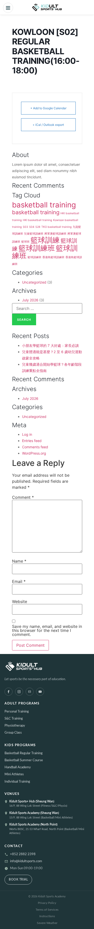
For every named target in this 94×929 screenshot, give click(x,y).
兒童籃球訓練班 (33, 233)
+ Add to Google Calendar (48, 108)
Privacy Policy (47, 902)
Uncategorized (34, 282)
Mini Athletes (14, 774)
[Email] (30, 692)
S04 (31, 227)
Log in (27, 434)
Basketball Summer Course (24, 760)
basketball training (44, 204)
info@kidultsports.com (26, 861)
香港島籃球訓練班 (53, 257)
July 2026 (30, 300)
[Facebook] (9, 692)
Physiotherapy (15, 725)
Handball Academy (18, 767)
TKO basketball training (56, 227)
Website (19, 601)
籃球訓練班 (37, 248)
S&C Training (14, 718)
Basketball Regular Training (24, 753)
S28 (37, 227)
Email (19, 581)
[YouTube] (40, 692)
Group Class (13, 732)
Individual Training (17, 781)
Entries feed (32, 441)
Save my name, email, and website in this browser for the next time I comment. (47, 630)
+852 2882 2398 (23, 854)
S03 (25, 227)
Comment (23, 497)
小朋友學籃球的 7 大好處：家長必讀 (50, 345)
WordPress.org (34, 453)
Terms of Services (47, 909)
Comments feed (35, 447)
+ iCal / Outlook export (48, 125)
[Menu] (8, 8)
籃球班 (25, 241)
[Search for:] (47, 308)
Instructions (47, 916)
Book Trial (18, 879)
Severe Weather (47, 922)
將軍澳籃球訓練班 (55, 233)
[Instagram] (19, 692)
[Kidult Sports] (47, 667)
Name (19, 561)
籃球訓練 (45, 240)
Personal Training (17, 711)
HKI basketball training (37, 220)
